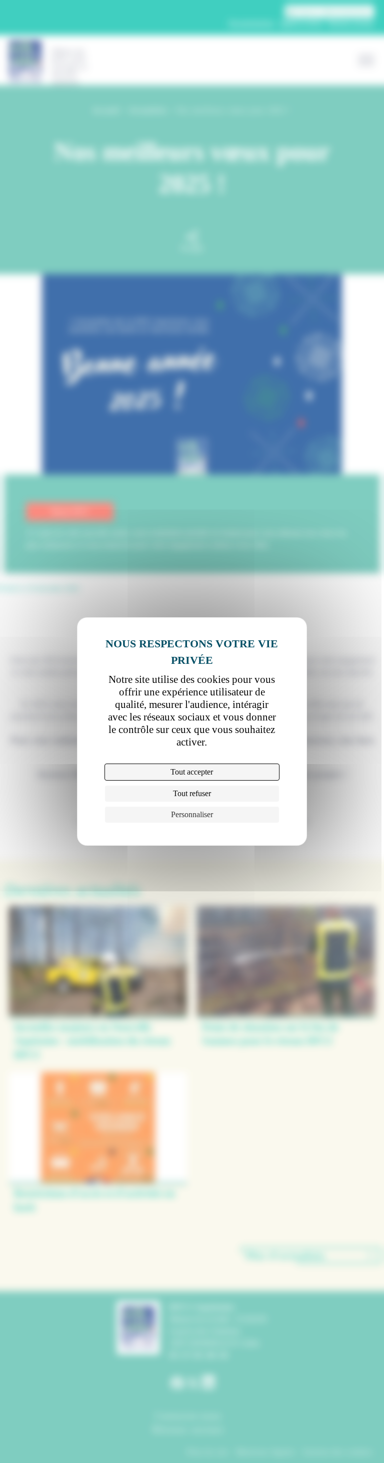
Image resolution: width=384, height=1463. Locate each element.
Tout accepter (191, 772)
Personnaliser (192, 814)
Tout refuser (192, 793)
